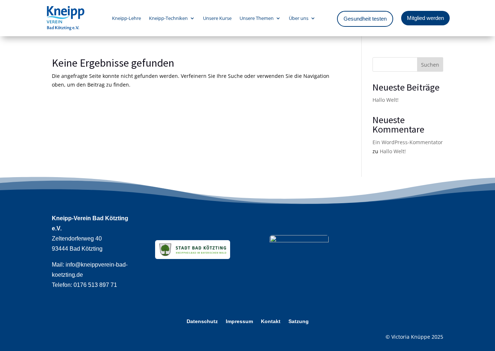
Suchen (430, 64)
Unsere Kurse (217, 18)
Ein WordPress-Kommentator (408, 142)
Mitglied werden (425, 18)
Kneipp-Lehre (126, 18)
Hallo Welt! (386, 99)
